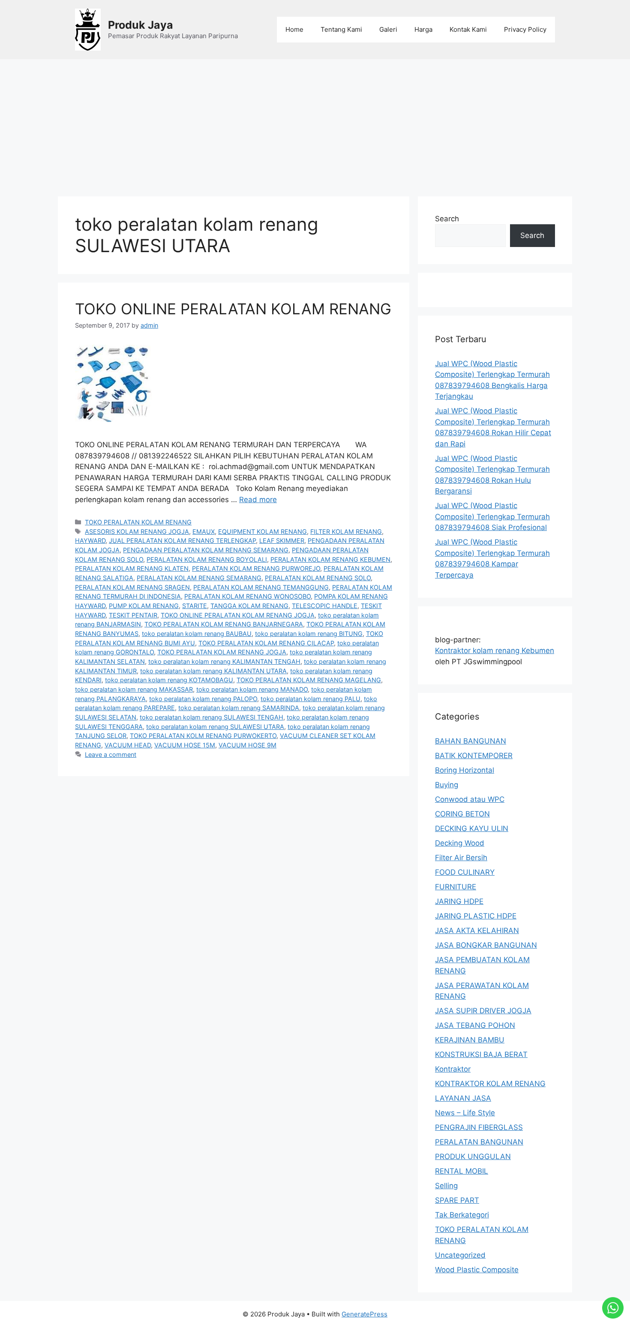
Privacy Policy (525, 29)
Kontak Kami (468, 29)
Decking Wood (459, 843)
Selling (446, 1185)
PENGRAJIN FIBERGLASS (479, 1127)
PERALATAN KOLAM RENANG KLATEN (132, 568)
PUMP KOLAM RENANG (144, 605)
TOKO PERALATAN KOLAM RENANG (138, 522)
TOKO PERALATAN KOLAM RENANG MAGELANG (309, 680)
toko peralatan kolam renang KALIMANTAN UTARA (213, 671)
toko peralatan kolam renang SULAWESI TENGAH (211, 717)
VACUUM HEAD (128, 745)
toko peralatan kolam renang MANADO (252, 689)
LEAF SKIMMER (281, 540)
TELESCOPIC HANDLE (324, 605)
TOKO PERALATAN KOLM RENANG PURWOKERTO (203, 735)
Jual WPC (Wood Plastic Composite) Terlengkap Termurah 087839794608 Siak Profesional (492, 516)
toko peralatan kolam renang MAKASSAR (134, 689)
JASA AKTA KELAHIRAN (477, 930)
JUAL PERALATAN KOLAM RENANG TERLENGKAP (182, 540)
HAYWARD (90, 540)
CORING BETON (462, 814)
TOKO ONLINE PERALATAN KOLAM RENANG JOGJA (238, 615)
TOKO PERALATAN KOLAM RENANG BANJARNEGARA (223, 624)
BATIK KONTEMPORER (474, 755)
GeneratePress (364, 1314)
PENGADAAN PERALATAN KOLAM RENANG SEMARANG (205, 550)
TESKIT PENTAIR (133, 615)
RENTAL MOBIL (461, 1171)
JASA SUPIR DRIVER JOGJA (483, 1010)
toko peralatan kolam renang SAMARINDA (238, 707)
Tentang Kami (341, 29)
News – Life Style (465, 1112)
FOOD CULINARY (465, 872)
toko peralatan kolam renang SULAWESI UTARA (215, 726)
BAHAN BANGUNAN (470, 741)
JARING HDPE (459, 901)
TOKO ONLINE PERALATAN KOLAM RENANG (233, 309)
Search (447, 218)
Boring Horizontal (464, 770)
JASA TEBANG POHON (475, 1025)
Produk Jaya (140, 24)
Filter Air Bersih (461, 857)
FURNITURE (455, 886)
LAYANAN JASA (463, 1098)
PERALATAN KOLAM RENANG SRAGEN (132, 587)
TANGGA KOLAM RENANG (249, 605)
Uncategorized (460, 1255)
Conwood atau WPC (469, 799)
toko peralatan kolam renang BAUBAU (197, 633)
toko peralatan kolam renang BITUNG (309, 633)
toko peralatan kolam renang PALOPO (203, 698)
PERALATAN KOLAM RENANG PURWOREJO (256, 568)
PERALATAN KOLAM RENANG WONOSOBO (247, 596)
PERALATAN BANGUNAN (479, 1142)
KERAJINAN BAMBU (469, 1040)
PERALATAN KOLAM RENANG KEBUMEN (330, 559)
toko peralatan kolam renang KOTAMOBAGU (169, 680)
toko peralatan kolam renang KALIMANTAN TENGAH (224, 661)
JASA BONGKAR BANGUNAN (486, 945)
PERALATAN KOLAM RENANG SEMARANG (199, 577)
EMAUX (203, 531)
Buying (446, 784)
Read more (258, 499)
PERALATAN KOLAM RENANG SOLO (318, 577)
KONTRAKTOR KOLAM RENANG (490, 1083)
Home (294, 29)
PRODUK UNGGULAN (473, 1156)
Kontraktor (453, 1069)
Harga (423, 29)
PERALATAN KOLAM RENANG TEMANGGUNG (261, 587)
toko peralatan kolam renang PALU (310, 698)
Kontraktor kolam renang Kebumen (494, 650)
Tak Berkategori (462, 1215)
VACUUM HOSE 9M (247, 745)
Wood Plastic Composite (477, 1269)
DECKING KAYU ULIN (471, 828)
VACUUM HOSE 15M (184, 745)
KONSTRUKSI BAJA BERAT (481, 1054)
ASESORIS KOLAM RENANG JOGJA (137, 531)
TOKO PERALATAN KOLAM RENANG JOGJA (221, 652)
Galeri (388, 29)
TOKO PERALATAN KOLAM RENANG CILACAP (266, 643)
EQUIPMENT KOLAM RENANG (262, 531)
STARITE (194, 605)
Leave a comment (110, 754)
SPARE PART (457, 1200)
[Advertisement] (315, 123)
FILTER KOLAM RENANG (346, 531)
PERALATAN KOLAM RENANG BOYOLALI (207, 559)
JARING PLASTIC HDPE (475, 916)
